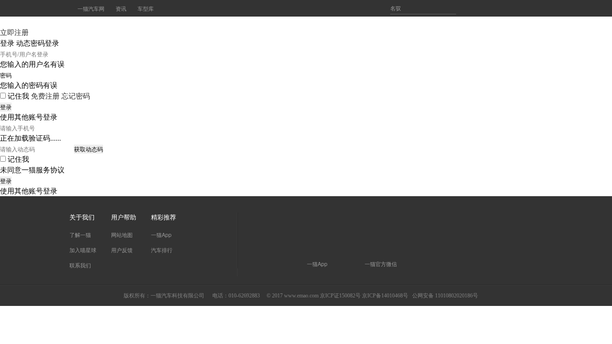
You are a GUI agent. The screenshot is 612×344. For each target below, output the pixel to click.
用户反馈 (122, 250)
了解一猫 (80, 234)
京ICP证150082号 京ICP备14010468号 (364, 295)
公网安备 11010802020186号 (445, 295)
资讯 (121, 8)
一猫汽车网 (91, 8)
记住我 (18, 95)
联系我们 (80, 265)
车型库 (146, 8)
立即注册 (14, 32)
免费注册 (45, 95)
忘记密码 (75, 95)
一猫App (161, 234)
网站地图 (122, 234)
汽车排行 (161, 250)
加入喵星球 (82, 250)
